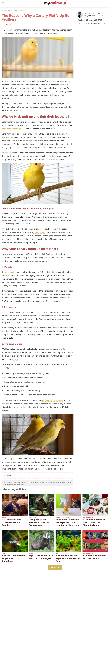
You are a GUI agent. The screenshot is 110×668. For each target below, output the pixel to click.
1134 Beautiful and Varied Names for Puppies (11, 522)
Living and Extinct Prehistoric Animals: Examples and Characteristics (39, 522)
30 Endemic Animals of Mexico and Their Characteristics (94, 522)
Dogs (4, 517)
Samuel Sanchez (96, 16)
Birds (22, 10)
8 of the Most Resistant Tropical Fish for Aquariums (14, 558)
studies (8, 153)
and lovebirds (39, 232)
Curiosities (33, 517)
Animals (4, 10)
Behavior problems (63, 517)
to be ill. (15, 359)
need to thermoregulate (13, 129)
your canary (9, 272)
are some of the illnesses (52, 400)
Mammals (32, 553)
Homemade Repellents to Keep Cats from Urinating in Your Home (67, 522)
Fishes (4, 553)
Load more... (55, 567)
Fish (57, 553)
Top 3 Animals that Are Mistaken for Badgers (41, 557)
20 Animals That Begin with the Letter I (94, 557)
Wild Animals (13, 10)
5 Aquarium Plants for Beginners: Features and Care (68, 558)
